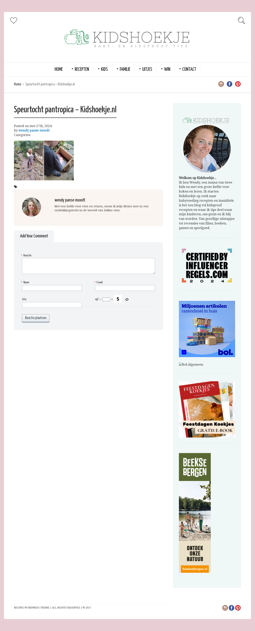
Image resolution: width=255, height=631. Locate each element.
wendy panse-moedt (34, 130)
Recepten (82, 69)
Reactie (26, 255)
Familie (125, 69)
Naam (25, 282)
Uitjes (147, 69)
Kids (104, 69)
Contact (189, 69)
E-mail (99, 282)
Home (59, 69)
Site (24, 299)
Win (167, 69)
